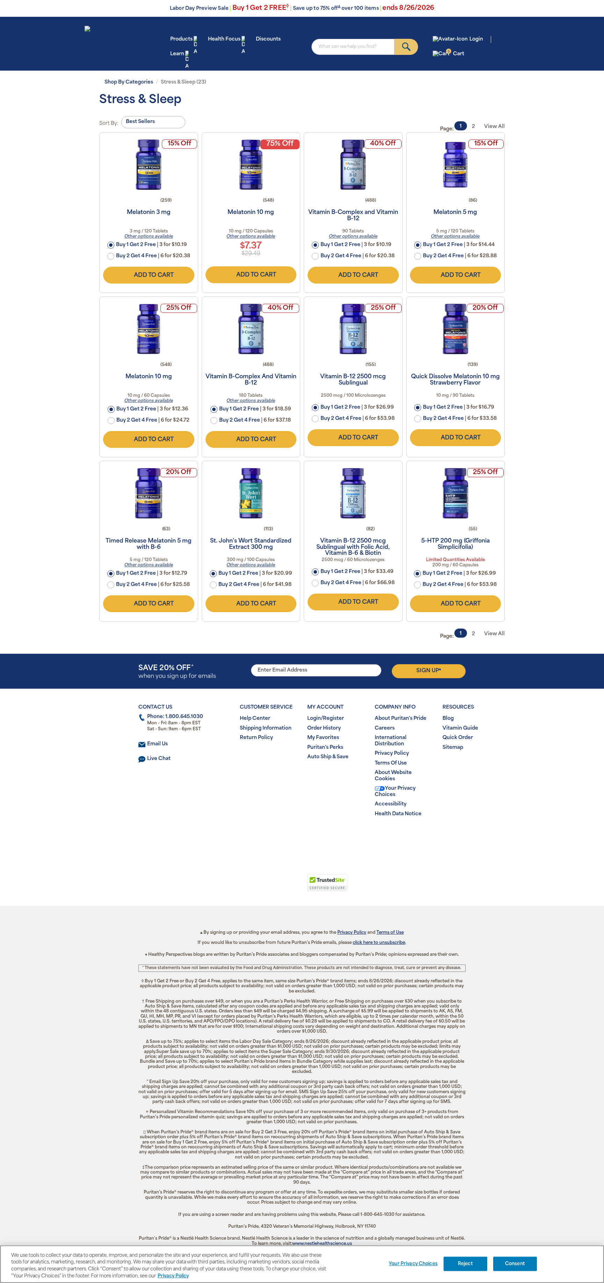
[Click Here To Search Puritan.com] (406, 47)
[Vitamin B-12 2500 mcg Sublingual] (353, 329)
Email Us (157, 744)
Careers (385, 728)
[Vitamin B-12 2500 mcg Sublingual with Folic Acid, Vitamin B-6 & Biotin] (353, 493)
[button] (273, 886)
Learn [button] (177, 54)
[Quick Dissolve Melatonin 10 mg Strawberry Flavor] (455, 329)
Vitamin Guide (460, 728)
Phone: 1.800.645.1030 (175, 716)
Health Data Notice (398, 814)
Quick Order (458, 737)
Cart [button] (456, 54)
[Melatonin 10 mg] (251, 164)
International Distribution (391, 741)
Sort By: (108, 123)
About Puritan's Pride (400, 718)
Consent (515, 1264)
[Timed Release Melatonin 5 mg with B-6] (148, 493)
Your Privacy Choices (395, 791)
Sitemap (453, 747)
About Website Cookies (393, 776)
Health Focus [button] (224, 39)
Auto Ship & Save (327, 757)
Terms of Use (390, 933)
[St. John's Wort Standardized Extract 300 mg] (251, 493)
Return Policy (256, 737)
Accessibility (391, 804)
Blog (448, 718)
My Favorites (323, 737)
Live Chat (159, 758)
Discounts (268, 39)
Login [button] (476, 39)
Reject (465, 1264)
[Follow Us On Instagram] (301, 836)
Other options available (148, 237)
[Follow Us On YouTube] (316, 836)
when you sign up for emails (177, 672)
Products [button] (181, 39)
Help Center (255, 718)
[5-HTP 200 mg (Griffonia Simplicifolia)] (455, 493)
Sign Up (428, 670)
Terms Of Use (391, 763)
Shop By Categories (129, 82)
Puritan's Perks (325, 747)
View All (494, 126)
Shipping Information (266, 728)
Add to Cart (154, 275)
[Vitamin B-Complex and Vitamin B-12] (353, 164)
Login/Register (325, 718)
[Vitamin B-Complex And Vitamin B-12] (251, 329)
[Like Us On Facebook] (285, 836)
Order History (324, 728)
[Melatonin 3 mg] (148, 164)
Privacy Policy (392, 753)
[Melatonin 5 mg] (455, 164)
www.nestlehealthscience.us (322, 1244)
